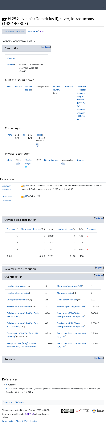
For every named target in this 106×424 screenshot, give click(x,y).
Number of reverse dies (18, 292)
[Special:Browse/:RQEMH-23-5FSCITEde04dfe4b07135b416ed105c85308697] (8, 388)
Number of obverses (31, 229)
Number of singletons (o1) (69, 286)
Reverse (10, 64)
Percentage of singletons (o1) (71, 306)
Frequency (12, 229)
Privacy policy (8, 421)
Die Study (19, 402)
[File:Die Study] (4, 18)
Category (7, 402)
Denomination (51, 160)
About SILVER (22, 421)
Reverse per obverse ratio (19, 306)
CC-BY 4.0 (29, 414)
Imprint (33, 421)
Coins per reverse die (67, 299)
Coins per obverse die (17, 299)
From (9, 134)
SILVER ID (33, 31)
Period (39, 134)
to (24, 134)
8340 (42, 31)
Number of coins (65, 229)
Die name (91, 229)
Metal (9, 160)
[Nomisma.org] (37, 144)
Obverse (11, 57)
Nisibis (18, 86)
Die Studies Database (14, 31)
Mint (9, 86)
